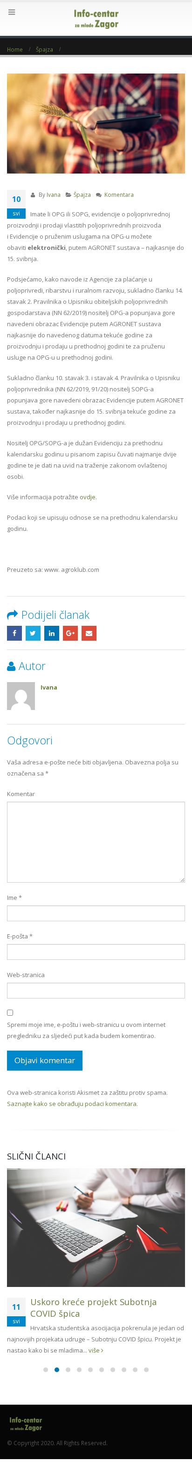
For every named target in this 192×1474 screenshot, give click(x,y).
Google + (70, 633)
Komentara (119, 194)
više (95, 1350)
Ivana (54, 194)
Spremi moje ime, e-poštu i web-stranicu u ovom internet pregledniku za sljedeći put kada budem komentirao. (86, 1030)
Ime (14, 897)
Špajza (82, 194)
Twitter (33, 633)
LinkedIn (51, 633)
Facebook (14, 633)
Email (89, 633)
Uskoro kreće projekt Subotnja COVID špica (93, 1307)
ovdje (88, 497)
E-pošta (20, 936)
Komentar (21, 794)
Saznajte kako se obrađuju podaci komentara (72, 1103)
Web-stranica (26, 975)
